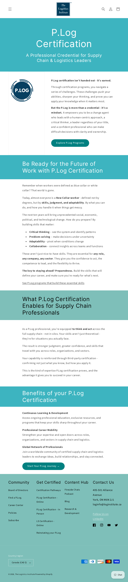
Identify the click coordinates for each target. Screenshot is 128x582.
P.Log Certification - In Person (48, 511)
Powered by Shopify (43, 574)
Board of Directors (18, 490)
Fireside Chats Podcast (72, 492)
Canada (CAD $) (19, 562)
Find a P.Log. (15, 497)
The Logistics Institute (25, 574)
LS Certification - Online (45, 523)
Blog (67, 501)
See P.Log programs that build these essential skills (53, 283)
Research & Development (72, 511)
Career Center (15, 505)
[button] (10, 9)
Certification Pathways (48, 490)
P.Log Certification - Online (47, 500)
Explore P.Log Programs (70, 143)
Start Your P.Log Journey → (43, 466)
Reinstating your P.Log (48, 533)
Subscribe (13, 520)
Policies (12, 513)
